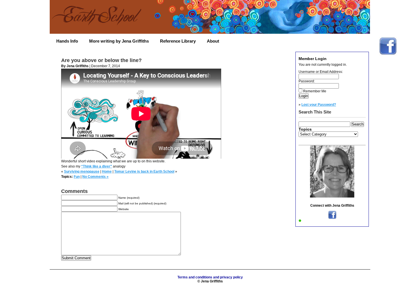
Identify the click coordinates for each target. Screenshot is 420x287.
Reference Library (178, 41)
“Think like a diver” (96, 166)
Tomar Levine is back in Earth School (144, 172)
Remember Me (314, 91)
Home (107, 172)
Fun (77, 177)
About (213, 41)
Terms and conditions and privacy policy (210, 277)
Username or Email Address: (321, 72)
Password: (307, 81)
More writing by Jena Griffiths (119, 41)
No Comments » (95, 177)
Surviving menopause (81, 172)
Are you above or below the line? (101, 60)
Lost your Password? (318, 105)
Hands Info (67, 41)
